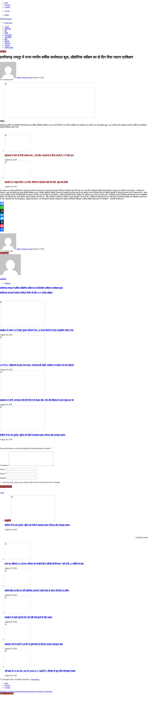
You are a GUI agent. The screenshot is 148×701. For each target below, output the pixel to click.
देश (6, 31)
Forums (7, 5)
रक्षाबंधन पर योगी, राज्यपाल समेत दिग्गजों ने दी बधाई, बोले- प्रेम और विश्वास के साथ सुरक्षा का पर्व (37, 400)
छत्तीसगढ (8, 29)
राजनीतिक (8, 37)
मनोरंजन (7, 43)
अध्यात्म (7, 45)
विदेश (6, 33)
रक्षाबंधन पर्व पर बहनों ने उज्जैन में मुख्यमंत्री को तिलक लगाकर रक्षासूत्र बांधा (34, 644)
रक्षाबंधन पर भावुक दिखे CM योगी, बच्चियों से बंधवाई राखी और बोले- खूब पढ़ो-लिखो (36, 182)
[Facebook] (74, 204)
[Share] (74, 229)
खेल (6, 39)
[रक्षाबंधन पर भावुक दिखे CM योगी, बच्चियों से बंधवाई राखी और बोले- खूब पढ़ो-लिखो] (17, 177)
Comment (4, 465)
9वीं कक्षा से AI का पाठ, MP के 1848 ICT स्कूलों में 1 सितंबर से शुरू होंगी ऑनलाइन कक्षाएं (40, 671)
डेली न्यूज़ (3, 52)
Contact (7, 7)
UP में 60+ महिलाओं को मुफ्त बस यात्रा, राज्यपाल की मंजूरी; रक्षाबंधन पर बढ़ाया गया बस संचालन (37, 365)
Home (7, 27)
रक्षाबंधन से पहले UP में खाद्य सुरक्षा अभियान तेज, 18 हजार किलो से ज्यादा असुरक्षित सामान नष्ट (36, 330)
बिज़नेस (7, 41)
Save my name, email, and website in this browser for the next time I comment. (31, 482)
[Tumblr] (74, 222)
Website (3, 478)
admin (19, 77)
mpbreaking (35, 679)
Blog (6, 3)
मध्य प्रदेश (8, 35)
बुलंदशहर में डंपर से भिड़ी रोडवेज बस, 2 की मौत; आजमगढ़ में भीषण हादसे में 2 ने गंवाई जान (39, 155)
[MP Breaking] (6, 19)
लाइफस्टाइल (9, 48)
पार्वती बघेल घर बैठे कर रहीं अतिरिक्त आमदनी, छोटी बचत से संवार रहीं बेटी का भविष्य (37, 590)
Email (3, 474)
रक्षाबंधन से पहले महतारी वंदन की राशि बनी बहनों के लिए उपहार (28, 617)
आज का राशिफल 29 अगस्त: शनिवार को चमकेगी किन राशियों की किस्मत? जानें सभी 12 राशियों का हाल (44, 563)
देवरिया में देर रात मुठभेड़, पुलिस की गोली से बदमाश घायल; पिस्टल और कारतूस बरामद (32, 435)
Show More (4, 253)
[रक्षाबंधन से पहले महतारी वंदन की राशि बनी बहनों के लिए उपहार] (17, 613)
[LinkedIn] (74, 215)
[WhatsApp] (74, 207)
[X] (74, 211)
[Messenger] (74, 218)
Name (3, 469)
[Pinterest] (74, 226)
